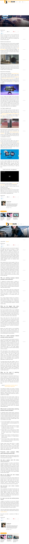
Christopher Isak (2, 21)
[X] (9, 207)
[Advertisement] (14, 9)
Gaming (1, 16)
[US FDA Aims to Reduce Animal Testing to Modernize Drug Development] (9, 215)
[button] (24, 1)
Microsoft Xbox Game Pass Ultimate (7, 78)
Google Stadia (17, 76)
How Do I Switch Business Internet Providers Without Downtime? (2, 218)
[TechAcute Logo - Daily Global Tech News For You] (9, 2)
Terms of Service (14, 183)
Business (1, 216)
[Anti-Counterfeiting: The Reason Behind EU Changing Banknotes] (16, 215)
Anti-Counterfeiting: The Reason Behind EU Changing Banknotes (15, 218)
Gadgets (10, 16)
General (3, 16)
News (5, 16)
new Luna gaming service (15, 73)
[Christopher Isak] (3, 204)
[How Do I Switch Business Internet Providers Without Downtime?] (3, 215)
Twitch (13, 81)
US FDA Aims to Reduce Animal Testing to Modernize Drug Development (9, 218)
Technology (7, 16)
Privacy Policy (3, 184)
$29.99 (12, 117)
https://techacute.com (9, 202)
